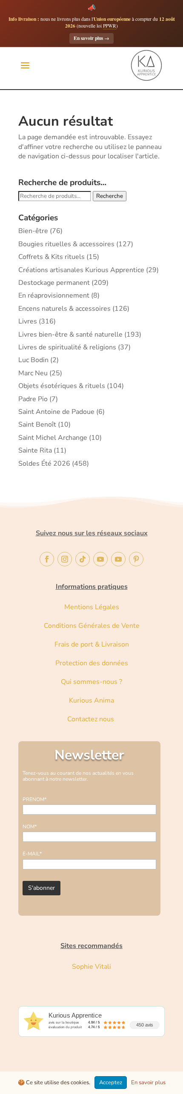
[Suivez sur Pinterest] (136, 559)
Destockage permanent (54, 282)
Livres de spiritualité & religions (67, 347)
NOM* (30, 826)
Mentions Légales (91, 607)
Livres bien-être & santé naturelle (70, 334)
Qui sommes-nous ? (91, 681)
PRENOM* (34, 799)
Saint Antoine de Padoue (56, 411)
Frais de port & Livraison (91, 644)
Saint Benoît (37, 424)
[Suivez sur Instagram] (64, 559)
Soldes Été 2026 (44, 463)
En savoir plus (91, 38)
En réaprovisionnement (53, 295)
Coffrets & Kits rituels (51, 257)
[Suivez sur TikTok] (82, 559)
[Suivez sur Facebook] (47, 559)
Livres (27, 321)
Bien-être (33, 231)
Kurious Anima (91, 700)
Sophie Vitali (91, 966)
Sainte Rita (35, 450)
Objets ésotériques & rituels (61, 386)
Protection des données (91, 663)
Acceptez (110, 1082)
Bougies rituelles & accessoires (66, 244)
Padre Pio (33, 399)
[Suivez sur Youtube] (100, 559)
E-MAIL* (32, 853)
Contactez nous (91, 719)
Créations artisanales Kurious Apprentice (81, 270)
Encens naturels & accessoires (64, 308)
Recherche (109, 196)
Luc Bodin (33, 360)
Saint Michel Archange (52, 437)
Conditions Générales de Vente (92, 625)
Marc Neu (33, 373)
